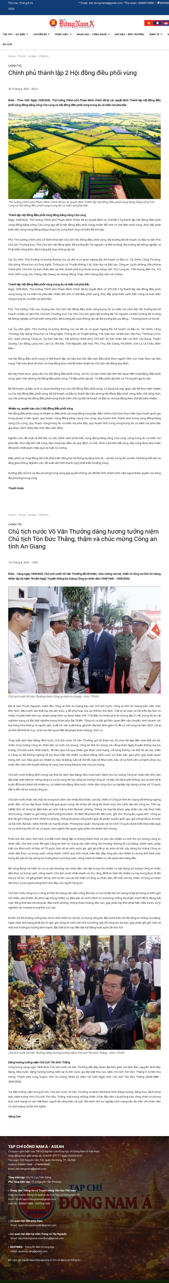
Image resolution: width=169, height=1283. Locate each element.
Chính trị (44, 56)
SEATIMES (16, 1246)
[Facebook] (158, 3)
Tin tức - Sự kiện (27, 56)
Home (11, 56)
